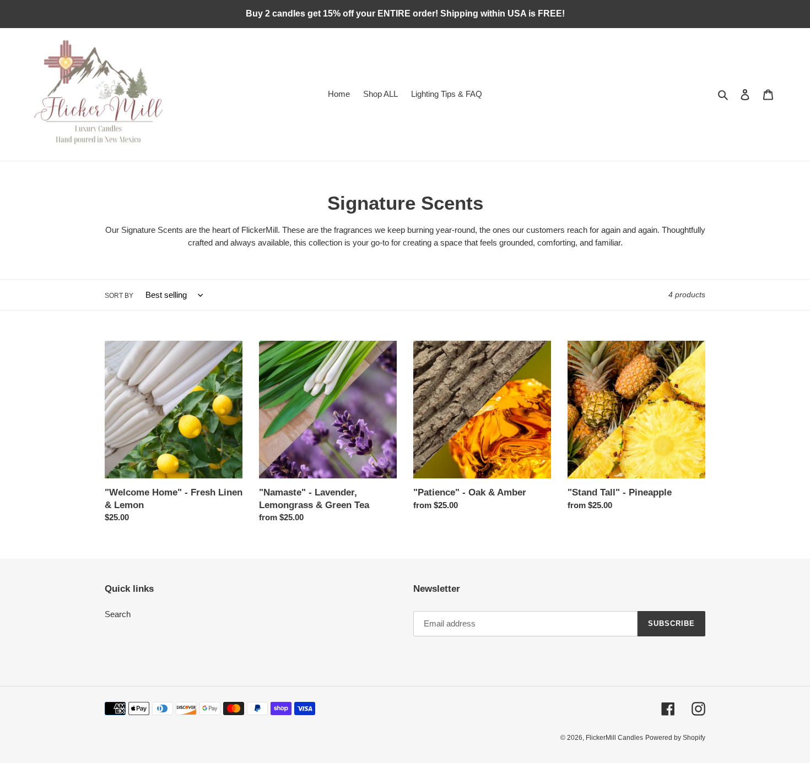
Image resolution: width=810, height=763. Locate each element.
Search (118, 614)
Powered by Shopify (675, 738)
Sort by (119, 295)
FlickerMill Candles (614, 738)
